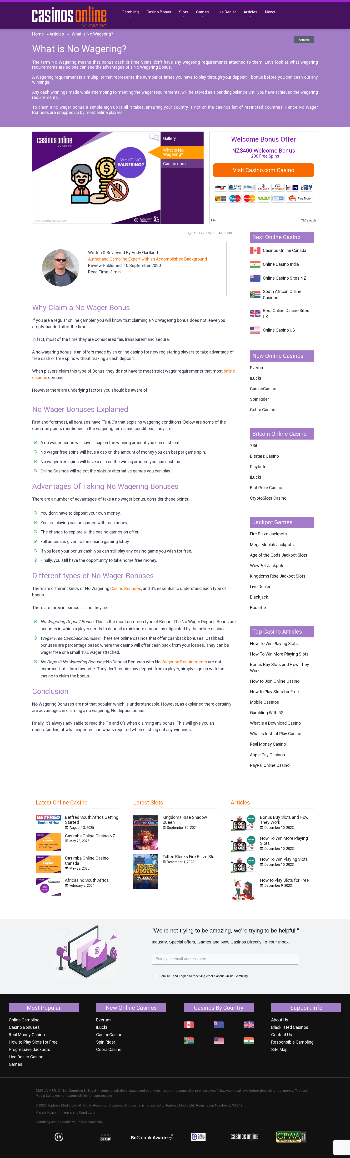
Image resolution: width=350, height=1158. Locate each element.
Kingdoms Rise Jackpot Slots (277, 576)
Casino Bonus (158, 12)
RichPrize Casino (266, 487)
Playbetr (257, 466)
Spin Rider (259, 399)
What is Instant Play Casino (275, 733)
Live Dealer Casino (26, 1056)
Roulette (258, 607)
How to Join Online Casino (275, 681)
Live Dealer (226, 12)
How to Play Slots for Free (274, 691)
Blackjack (259, 596)
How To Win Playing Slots (274, 643)
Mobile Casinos (264, 702)
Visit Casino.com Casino (263, 170)
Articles (250, 12)
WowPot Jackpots (267, 565)
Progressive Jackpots (29, 1049)
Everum (257, 367)
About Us (279, 1019)
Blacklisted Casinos (289, 1027)
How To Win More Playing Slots (279, 653)
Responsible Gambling (292, 1042)
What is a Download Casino (275, 723)
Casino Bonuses (125, 588)
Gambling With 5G (267, 712)
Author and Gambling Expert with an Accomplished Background (147, 258)
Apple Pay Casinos (267, 754)
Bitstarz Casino (264, 456)
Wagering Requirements (184, 661)
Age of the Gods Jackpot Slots (278, 555)
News (270, 12)
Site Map (279, 1049)
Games (202, 12)
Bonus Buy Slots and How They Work (279, 667)
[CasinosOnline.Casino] (75, 15)
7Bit (253, 445)
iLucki (255, 378)
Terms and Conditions (78, 1112)
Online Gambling (24, 1019)
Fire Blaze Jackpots (268, 533)
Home (38, 33)
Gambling (130, 12)
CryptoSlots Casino (268, 498)
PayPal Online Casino (270, 765)
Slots (183, 12)
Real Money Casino (268, 744)
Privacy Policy (46, 1112)
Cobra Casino (262, 409)
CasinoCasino (263, 388)
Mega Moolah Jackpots (272, 544)
